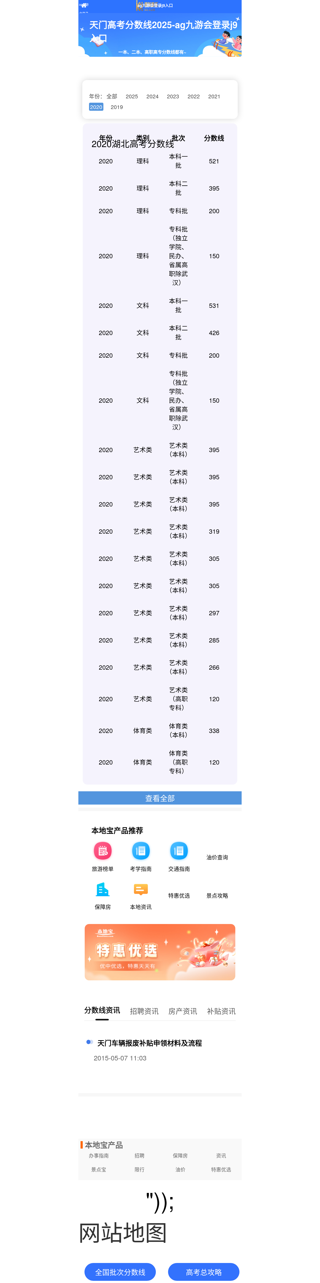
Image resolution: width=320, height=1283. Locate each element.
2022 (194, 96)
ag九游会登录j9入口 (84, 6)
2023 (173, 96)
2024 (153, 96)
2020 (96, 107)
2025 (132, 96)
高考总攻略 (204, 1272)
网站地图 (122, 1231)
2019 (117, 107)
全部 (111, 96)
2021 (214, 96)
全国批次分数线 (120, 1272)
